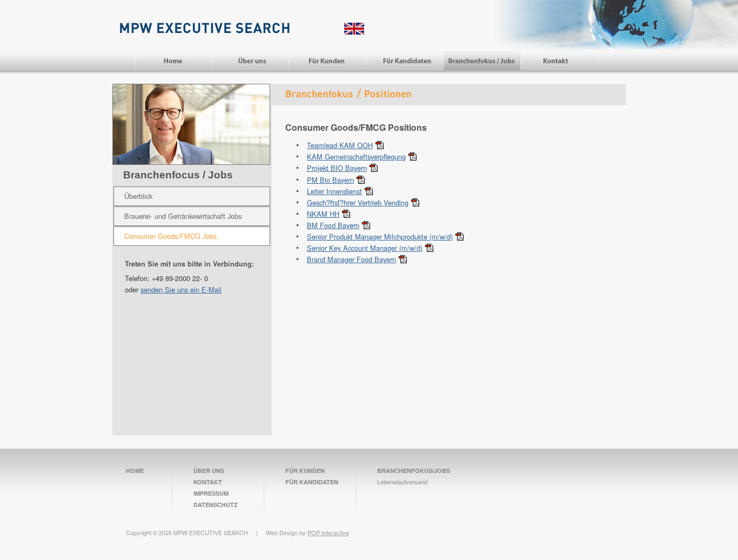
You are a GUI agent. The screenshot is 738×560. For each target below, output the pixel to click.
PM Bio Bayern (330, 180)
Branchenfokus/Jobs (413, 470)
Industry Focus (482, 60)
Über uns (208, 470)
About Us (250, 60)
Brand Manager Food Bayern (351, 259)
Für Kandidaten (311, 482)
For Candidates (405, 60)
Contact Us (559, 60)
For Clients (327, 60)
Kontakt (207, 482)
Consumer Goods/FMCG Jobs (170, 236)
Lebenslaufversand (402, 481)
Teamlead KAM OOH (340, 145)
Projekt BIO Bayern (337, 168)
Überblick (138, 196)
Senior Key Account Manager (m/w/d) (364, 248)
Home (173, 60)
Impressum (211, 493)
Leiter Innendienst (334, 191)
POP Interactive (328, 532)
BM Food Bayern (333, 225)
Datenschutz (215, 505)
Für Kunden (305, 470)
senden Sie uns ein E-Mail (181, 289)
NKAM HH (323, 214)
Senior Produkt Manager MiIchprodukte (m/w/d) (380, 236)
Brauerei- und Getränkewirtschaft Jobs (182, 216)
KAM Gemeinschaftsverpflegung (356, 156)
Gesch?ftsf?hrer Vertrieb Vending (357, 202)
